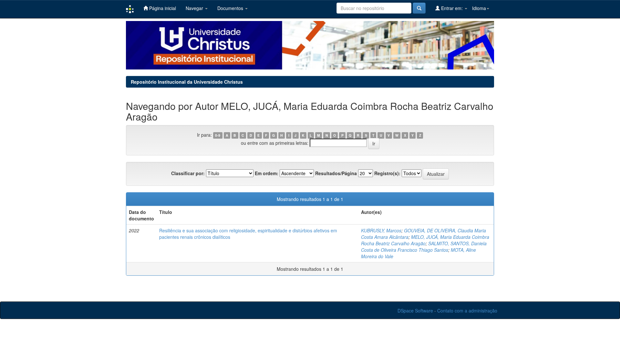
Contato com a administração (467, 310)
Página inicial (162, 8)
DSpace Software (415, 310)
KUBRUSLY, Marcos (381, 230)
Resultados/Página (336, 173)
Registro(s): (387, 173)
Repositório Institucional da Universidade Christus (187, 82)
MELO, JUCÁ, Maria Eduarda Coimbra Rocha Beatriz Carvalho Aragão (425, 240)
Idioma (479, 8)
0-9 (217, 135)
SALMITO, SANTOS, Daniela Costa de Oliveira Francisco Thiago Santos (424, 246)
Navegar (195, 8)
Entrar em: (452, 8)
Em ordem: (266, 173)
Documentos (230, 8)
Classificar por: (188, 173)
